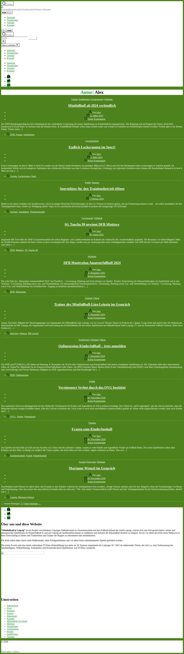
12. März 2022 (96, 116)
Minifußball (14, 641)
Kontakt (10, 25)
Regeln (10, 631)
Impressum (12, 616)
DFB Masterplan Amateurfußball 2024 (92, 263)
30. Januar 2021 (96, 234)
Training (95, 182)
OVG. (13, 416)
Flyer (9, 608)
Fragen (29, 455)
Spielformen (84, 99)
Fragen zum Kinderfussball (92, 429)
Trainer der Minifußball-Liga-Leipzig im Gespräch (92, 304)
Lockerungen (24, 176)
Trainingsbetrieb (37, 212)
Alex (98, 112)
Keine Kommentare (97, 119)
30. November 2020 (96, 398)
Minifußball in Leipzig (17, 621)
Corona (13, 176)
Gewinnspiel (87, 218)
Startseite (11, 17)
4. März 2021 (96, 157)
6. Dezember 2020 (96, 273)
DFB (12, 134)
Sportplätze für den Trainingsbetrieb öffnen (92, 188)
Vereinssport (29, 416)
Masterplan (21, 292)
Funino (74, 99)
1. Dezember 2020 (96, 356)
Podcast (23, 333)
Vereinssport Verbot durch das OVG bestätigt (92, 387)
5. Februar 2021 (96, 199)
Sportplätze (24, 212)
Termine (10, 22)
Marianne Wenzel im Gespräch (92, 468)
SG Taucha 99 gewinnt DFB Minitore (92, 224)
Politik (88, 182)
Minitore (20, 250)
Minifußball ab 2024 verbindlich (92, 105)
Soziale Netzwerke (87, 462)
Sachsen (14, 212)
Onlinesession (22, 375)
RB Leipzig (33, 333)
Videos (96, 298)
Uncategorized (96, 99)
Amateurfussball (17, 455)
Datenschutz (12, 605)
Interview (14, 333)
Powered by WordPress (11, 646)
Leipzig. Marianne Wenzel (22, 497)
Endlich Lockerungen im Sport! (92, 147)
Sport (33, 176)
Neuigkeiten (12, 20)
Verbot (20, 416)
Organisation (13, 629)
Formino (11, 611)
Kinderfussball (40, 455)
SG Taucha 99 (31, 250)
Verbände (108, 99)
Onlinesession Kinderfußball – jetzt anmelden (92, 346)
